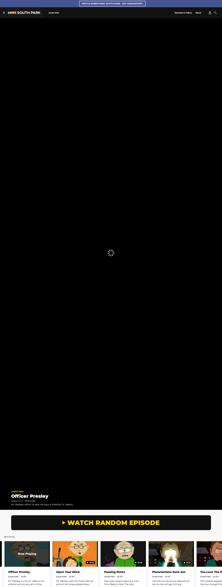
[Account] (209, 12)
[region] (111, 253)
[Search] (215, 12)
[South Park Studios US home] (24, 13)
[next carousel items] (216, 560)
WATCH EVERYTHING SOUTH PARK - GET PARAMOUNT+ (112, 3)
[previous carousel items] (5, 560)
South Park (17, 491)
